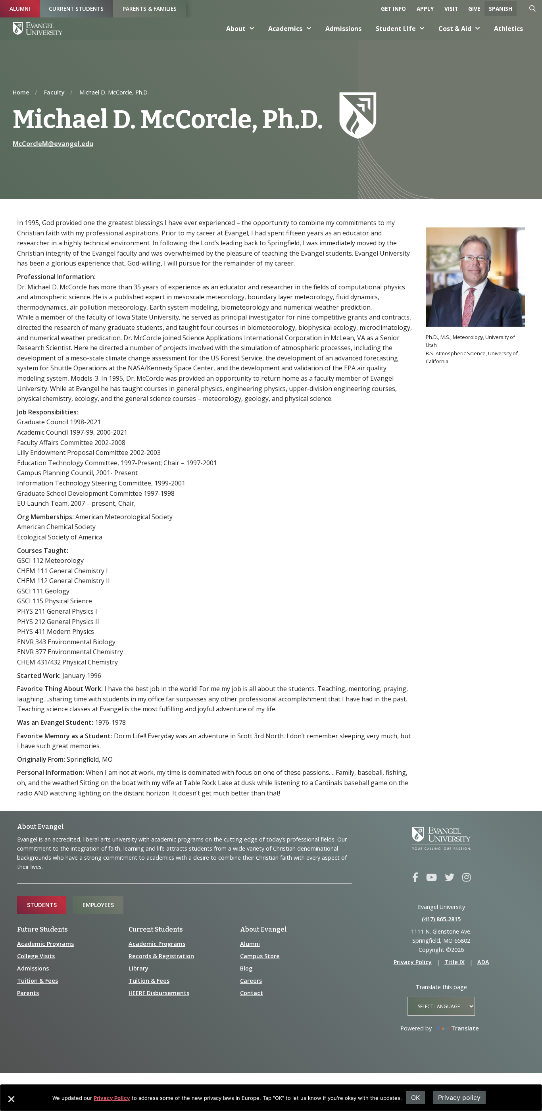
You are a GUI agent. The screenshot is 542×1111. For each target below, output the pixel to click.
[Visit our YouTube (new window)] (431, 877)
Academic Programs (45, 943)
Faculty (54, 92)
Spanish (500, 8)
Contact (251, 993)
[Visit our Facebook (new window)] (415, 877)
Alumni (20, 8)
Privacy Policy (112, 1098)
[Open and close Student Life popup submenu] (422, 28)
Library (138, 968)
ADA (483, 962)
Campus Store (260, 956)
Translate (465, 1028)
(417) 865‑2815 (441, 919)
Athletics (508, 28)
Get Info (393, 8)
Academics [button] (285, 28)
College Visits (36, 956)
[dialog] (271, 1097)
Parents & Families (150, 8)
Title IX (454, 962)
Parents (28, 993)
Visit (451, 8)
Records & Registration (161, 956)
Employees (98, 905)
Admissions (343, 28)
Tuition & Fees (37, 980)
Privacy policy (459, 1097)
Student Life (396, 28)
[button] (11, 1102)
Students (42, 905)
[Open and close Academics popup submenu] (309, 28)
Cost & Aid (454, 28)
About (236, 28)
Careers (251, 980)
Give (474, 8)
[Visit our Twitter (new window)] (449, 877)
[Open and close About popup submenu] (252, 28)
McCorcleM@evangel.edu (53, 143)
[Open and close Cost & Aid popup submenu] (478, 28)
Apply (425, 8)
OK (415, 1097)
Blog (246, 968)
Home (21, 92)
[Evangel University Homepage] (37, 28)
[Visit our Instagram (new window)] (466, 877)
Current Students (76, 8)
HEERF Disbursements (159, 993)
